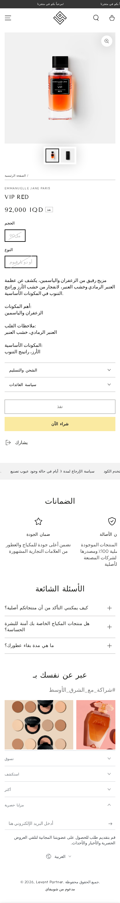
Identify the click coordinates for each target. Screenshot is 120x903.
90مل (15, 235)
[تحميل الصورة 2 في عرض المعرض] (67, 155)
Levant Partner (49, 882)
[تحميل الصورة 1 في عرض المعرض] (52, 155)
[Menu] (8, 18)
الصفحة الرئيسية (15, 176)
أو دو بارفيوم (21, 262)
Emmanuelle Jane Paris (27, 188)
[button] (96, 18)
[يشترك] (111, 823)
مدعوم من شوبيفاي (60, 889)
